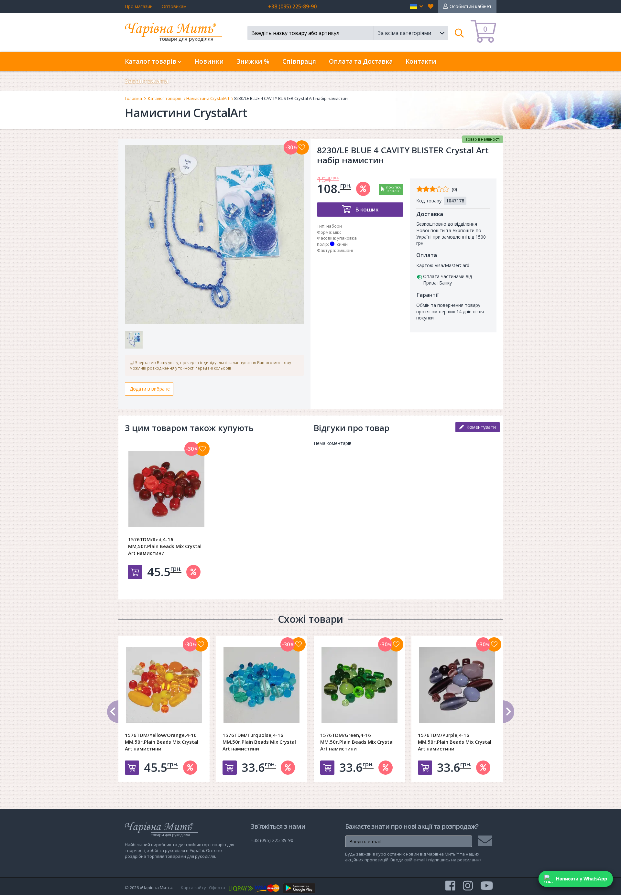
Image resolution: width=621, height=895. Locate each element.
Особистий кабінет (471, 6)
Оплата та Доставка (361, 61)
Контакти (421, 61)
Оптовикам (174, 6)
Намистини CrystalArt (207, 98)
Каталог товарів (164, 98)
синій (342, 244)
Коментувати (480, 427)
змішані (345, 250)
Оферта (217, 887)
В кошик (366, 209)
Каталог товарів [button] (151, 61)
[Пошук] (459, 33)
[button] (416, 6)
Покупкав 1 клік (393, 189)
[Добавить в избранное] (202, 449)
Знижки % (253, 61)
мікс (337, 232)
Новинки (209, 61)
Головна (133, 98)
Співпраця (299, 61)
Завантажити (147, 81)
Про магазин (139, 6)
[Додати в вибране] (302, 147)
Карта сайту (193, 887)
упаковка (347, 238)
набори (334, 226)
